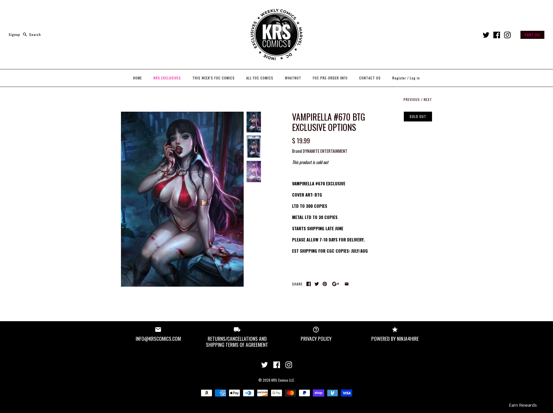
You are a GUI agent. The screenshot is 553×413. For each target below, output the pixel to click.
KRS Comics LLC (282, 380)
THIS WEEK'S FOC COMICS (213, 77)
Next (428, 99)
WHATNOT (293, 77)
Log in (415, 77)
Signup (14, 34)
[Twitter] (486, 35)
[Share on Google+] (336, 284)
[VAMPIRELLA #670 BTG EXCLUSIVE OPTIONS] (182, 115)
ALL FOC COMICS (259, 77)
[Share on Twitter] (317, 284)
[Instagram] (507, 35)
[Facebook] (496, 35)
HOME (137, 77)
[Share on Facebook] (308, 284)
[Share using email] (346, 284)
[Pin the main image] (325, 284)
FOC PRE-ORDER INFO (330, 77)
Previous (412, 99)
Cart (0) (532, 34)
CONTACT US (370, 77)
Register (399, 77)
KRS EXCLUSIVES (167, 77)
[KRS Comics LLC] (276, 9)
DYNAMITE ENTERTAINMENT (325, 151)
